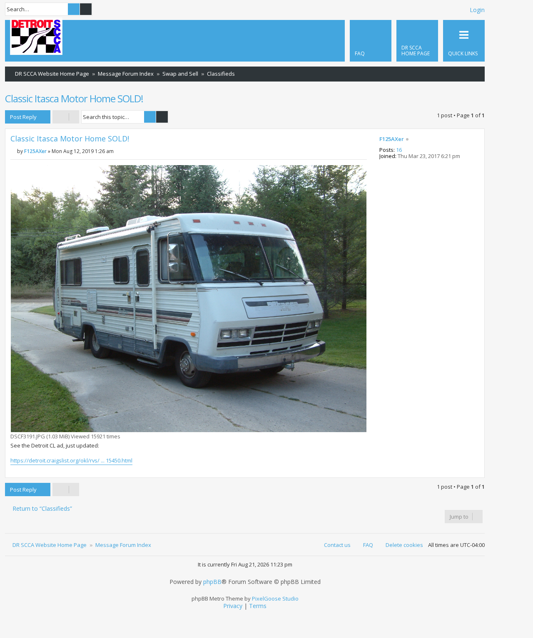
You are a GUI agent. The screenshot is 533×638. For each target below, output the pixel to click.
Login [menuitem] (477, 10)
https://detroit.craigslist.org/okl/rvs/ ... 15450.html (71, 460)
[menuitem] (417, 41)
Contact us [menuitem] (337, 545)
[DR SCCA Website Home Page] (36, 37)
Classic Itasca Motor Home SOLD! (74, 98)
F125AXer (391, 139)
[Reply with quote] (360, 141)
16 (399, 150)
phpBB (212, 582)
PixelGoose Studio (275, 598)
